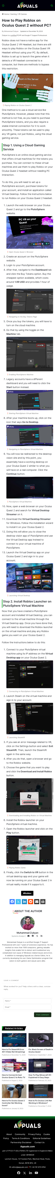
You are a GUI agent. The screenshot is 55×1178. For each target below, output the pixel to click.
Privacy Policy (34, 1134)
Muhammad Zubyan (10, 31)
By (3, 31)
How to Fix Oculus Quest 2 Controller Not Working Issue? (13, 1102)
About (9, 1134)
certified (13, 35)
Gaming (13, 14)
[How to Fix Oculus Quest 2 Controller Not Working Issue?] (14, 1091)
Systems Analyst (18, 936)
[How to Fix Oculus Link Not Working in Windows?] (41, 1091)
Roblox (27, 893)
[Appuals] (27, 5)
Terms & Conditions (21, 1138)
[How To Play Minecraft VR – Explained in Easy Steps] (41, 1065)
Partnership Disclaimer (21, 1142)
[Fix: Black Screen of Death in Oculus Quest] (41, 1040)
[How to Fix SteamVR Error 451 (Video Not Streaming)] (14, 1040)
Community (20, 1134)
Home (6, 14)
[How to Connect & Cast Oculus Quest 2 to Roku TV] (14, 1065)
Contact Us (40, 1142)
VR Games (22, 14)
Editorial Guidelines (42, 1138)
